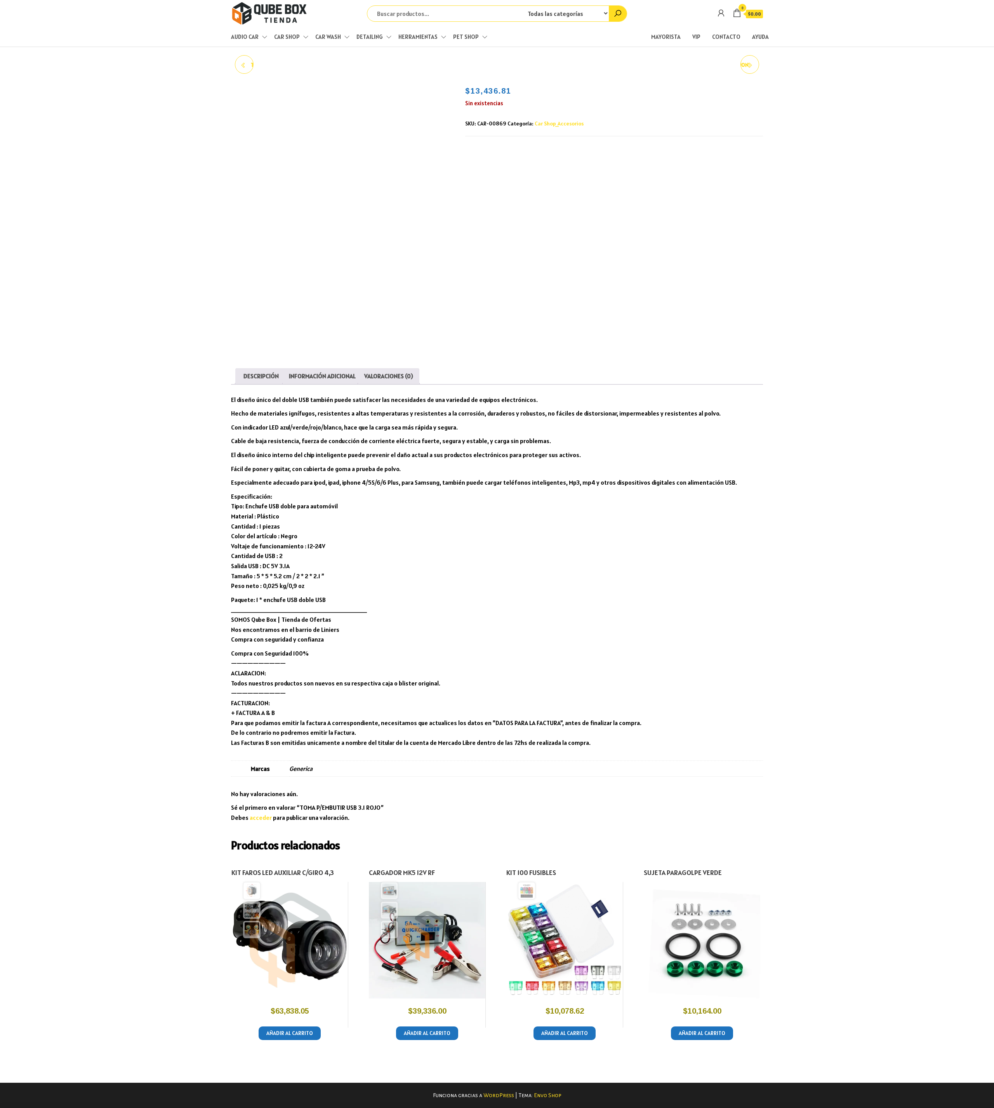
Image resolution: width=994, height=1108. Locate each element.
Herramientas (418, 36)
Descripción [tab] (261, 376)
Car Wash (328, 36)
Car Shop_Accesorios (559, 123)
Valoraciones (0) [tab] (388, 376)
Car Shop (287, 36)
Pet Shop (466, 36)
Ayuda (760, 36)
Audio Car (245, 36)
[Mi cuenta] (721, 13)
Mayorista (666, 36)
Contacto (726, 36)
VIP (696, 36)
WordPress (498, 1095)
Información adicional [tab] (322, 376)
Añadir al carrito (289, 1033)
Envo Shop (547, 1095)
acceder (261, 817)
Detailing (369, 36)
